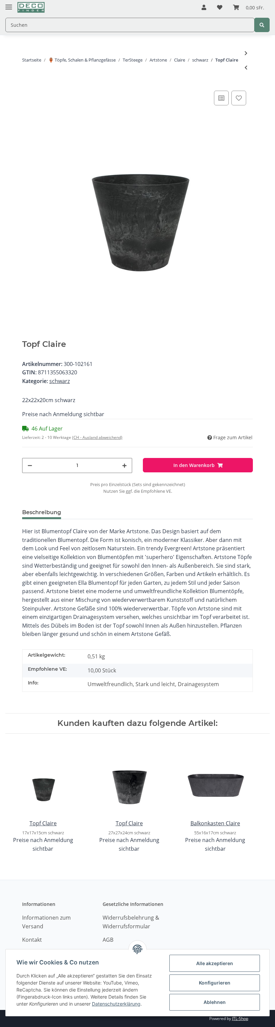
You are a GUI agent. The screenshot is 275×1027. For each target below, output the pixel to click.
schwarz (59, 381)
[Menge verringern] (29, 465)
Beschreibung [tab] (41, 512)
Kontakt (32, 939)
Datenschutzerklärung (116, 1004)
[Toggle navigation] (8, 4)
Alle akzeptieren (214, 963)
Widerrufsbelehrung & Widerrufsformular (131, 922)
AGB (108, 939)
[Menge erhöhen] (124, 465)
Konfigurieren (214, 983)
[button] (204, 8)
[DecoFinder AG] (31, 7)
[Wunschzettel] (220, 8)
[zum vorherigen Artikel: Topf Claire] (246, 67)
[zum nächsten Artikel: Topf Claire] (246, 53)
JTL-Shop (240, 1018)
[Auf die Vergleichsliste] (221, 98)
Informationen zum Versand (46, 922)
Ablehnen (215, 1002)
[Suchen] (262, 25)
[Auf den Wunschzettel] (238, 98)
